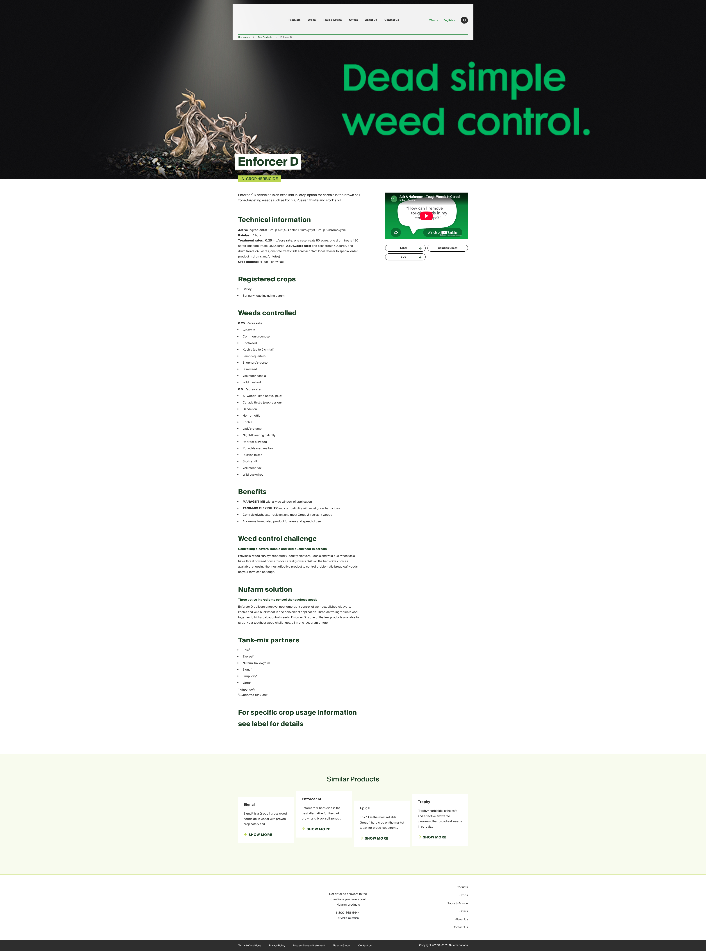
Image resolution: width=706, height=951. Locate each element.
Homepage (244, 37)
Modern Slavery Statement (309, 945)
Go (465, 20)
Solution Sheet (447, 248)
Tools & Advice (332, 20)
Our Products (265, 37)
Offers (353, 20)
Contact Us (391, 20)
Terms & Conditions (249, 945)
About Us (371, 20)
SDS (403, 257)
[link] (247, 19)
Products (294, 20)
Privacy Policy (277, 945)
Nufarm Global (341, 945)
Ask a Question (350, 918)
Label (403, 248)
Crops (312, 20)
